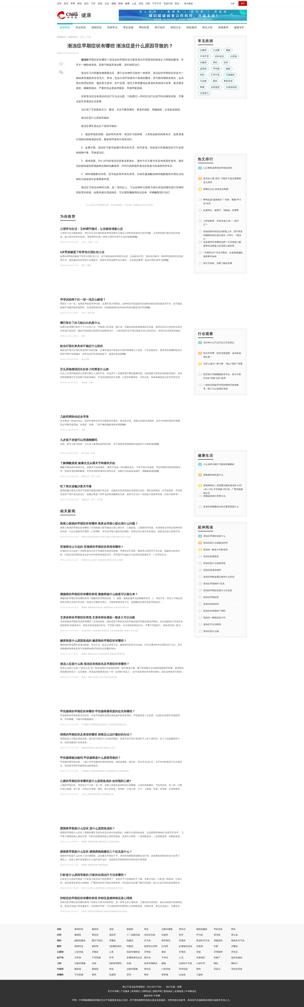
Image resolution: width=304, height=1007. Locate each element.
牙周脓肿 (218, 952)
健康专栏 (239, 27)
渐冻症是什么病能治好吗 (215, 543)
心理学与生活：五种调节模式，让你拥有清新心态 (91, 228)
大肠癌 (199, 974)
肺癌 (233, 929)
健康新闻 (65, 27)
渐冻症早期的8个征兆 (214, 583)
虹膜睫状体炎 (185, 946)
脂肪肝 (112, 935)
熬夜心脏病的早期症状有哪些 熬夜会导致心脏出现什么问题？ (99, 523)
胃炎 (146, 929)
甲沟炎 (199, 935)
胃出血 (234, 935)
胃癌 (146, 974)
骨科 (202, 74)
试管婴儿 (204, 93)
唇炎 (164, 952)
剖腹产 (217, 957)
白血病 (182, 974)
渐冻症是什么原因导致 (214, 563)
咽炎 (216, 963)
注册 (232, 3)
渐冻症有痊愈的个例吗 (214, 610)
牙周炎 (182, 952)
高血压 (217, 969)
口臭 (111, 952)
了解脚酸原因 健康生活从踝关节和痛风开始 (87, 463)
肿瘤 (202, 87)
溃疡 (198, 952)
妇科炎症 (219, 56)
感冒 (111, 929)
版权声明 (157, 991)
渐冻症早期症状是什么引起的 (217, 590)
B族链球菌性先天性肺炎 (121, 963)
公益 (134, 3)
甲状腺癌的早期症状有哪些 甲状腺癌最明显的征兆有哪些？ (97, 711)
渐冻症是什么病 (211, 631)
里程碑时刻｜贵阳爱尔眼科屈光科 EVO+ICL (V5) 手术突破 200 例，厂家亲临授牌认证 (223, 489)
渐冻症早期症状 (211, 597)
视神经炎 (78, 929)
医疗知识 (160, 27)
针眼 (216, 946)
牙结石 (234, 952)
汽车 (93, 3)
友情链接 (178, 991)
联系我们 (135, 991)
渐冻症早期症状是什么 (214, 536)
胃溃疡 (217, 935)
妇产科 (60, 957)
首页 (59, 3)
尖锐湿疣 (215, 87)
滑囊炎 (112, 940)
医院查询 (192, 27)
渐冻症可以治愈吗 (212, 624)
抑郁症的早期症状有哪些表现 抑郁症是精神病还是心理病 (96, 898)
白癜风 (203, 50)
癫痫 (228, 50)
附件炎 (147, 957)
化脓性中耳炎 (185, 963)
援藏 (113, 3)
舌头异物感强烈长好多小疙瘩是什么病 (84, 369)
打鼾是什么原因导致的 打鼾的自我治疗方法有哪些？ (93, 874)
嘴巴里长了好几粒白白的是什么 (80, 322)
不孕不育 (204, 56)
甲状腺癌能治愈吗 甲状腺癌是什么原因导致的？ (90, 757)
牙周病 (147, 952)
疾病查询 (223, 27)
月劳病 (77, 957)
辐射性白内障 (150, 946)
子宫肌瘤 (96, 957)
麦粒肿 (95, 946)
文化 (107, 3)
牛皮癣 (216, 50)
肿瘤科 (60, 974)
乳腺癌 (165, 935)
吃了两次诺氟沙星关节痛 (76, 486)
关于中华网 (113, 991)
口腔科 (60, 952)
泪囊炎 (234, 946)
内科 (59, 929)
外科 (59, 935)
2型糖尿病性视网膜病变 (121, 946)
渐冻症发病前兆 (211, 556)
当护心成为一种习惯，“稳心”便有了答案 (223, 363)
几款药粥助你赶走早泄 (74, 416)
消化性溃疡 (149, 935)
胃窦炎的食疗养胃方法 (214, 496)
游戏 (100, 3)
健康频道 (61, 37)
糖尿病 (95, 929)
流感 (94, 963)
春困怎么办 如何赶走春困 (215, 189)
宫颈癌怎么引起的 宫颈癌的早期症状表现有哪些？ (92, 546)
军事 (73, 3)
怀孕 (111, 957)
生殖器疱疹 (231, 87)
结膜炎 (130, 946)
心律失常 (200, 963)
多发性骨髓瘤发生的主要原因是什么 (221, 506)
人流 (181, 957)
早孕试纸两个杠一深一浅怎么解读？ (83, 299)
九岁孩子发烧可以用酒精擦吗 (78, 439)
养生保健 (128, 27)
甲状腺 (216, 68)
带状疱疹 (218, 929)
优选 (141, 3)
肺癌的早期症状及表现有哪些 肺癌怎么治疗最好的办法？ (96, 734)
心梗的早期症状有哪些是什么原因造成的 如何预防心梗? (95, 781)
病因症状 (97, 27)
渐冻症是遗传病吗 (212, 570)
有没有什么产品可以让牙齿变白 (218, 342)
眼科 (215, 81)
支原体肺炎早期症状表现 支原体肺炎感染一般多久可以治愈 (97, 617)
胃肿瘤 (165, 974)
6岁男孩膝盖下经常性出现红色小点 (82, 252)
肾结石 (182, 929)
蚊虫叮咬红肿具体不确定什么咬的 (81, 346)
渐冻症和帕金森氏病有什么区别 (218, 576)
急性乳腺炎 (236, 957)
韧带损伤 (166, 940)
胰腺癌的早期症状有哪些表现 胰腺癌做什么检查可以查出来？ (99, 594)
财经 (79, 3)
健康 (127, 3)
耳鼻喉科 (230, 74)
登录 (243, 3)
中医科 (60, 969)
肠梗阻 (130, 929)
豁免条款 (168, 991)
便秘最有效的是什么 (213, 475)
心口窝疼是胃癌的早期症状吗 (217, 168)
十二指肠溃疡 (133, 935)
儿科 (59, 963)
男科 (215, 62)
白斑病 (233, 56)
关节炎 (147, 940)
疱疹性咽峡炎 (133, 952)
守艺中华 (156, 3)
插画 (120, 3)
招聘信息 (146, 991)
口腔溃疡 (78, 952)
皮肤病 (203, 68)
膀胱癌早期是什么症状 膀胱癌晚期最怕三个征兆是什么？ (96, 851)
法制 (148, 3)
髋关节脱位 (97, 940)
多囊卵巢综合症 (134, 957)
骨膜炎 (182, 940)
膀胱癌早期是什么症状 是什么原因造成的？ (87, 828)
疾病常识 (112, 27)
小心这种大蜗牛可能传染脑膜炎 (218, 464)
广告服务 (125, 991)
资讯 (66, 3)
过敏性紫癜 (167, 929)
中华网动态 (190, 991)
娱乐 (86, 3)
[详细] (134, 237)
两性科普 (144, 27)
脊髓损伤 (218, 940)
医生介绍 (207, 27)
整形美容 (228, 81)
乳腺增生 (200, 957)
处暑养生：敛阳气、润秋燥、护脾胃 (221, 210)
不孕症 (165, 957)
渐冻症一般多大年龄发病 (215, 549)
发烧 (129, 963)
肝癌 (181, 935)
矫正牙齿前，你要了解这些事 (217, 263)
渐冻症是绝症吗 (211, 604)
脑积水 (234, 963)
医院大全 (176, 27)
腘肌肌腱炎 (201, 929)
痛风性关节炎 (237, 940)
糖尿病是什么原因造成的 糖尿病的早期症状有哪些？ (93, 640)
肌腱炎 (130, 940)
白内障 (165, 946)
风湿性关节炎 (203, 940)
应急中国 (168, 3)
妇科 (226, 62)
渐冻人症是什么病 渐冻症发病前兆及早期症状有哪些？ (94, 663)
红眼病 (199, 946)
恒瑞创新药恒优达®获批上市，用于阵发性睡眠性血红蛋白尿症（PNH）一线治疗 (223, 235)
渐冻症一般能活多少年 (214, 617)
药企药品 (81, 27)
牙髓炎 (95, 952)
